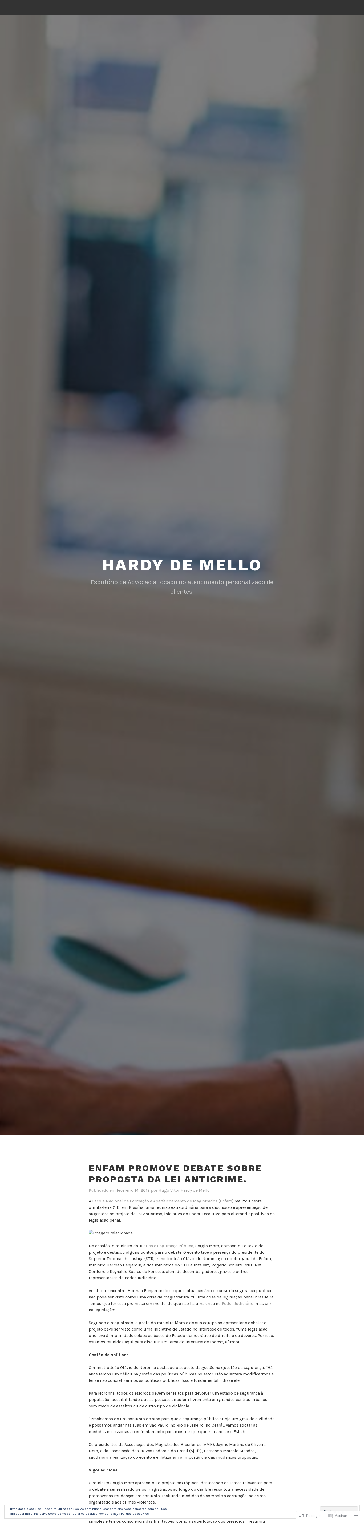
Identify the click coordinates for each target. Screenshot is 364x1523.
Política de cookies (135, 1514)
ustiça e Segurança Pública (167, 1245)
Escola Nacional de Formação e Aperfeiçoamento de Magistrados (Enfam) (163, 1200)
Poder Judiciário (237, 1303)
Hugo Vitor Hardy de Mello (184, 1190)
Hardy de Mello (182, 565)
